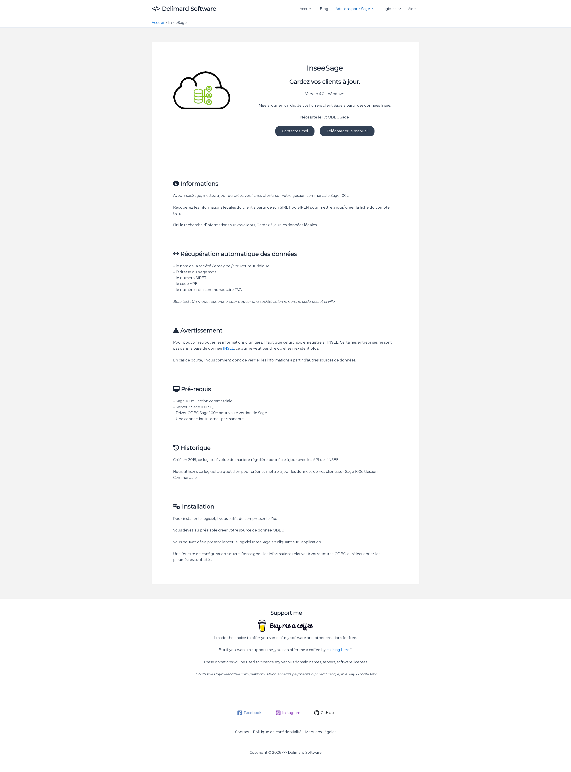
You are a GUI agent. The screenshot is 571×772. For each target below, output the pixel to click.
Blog (324, 9)
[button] (372, 9)
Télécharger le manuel (347, 131)
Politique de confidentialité (277, 732)
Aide (412, 9)
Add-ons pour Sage (352, 9)
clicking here (338, 650)
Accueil (306, 9)
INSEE (228, 348)
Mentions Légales (320, 732)
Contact (242, 732)
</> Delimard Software (184, 8)
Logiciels (388, 9)
